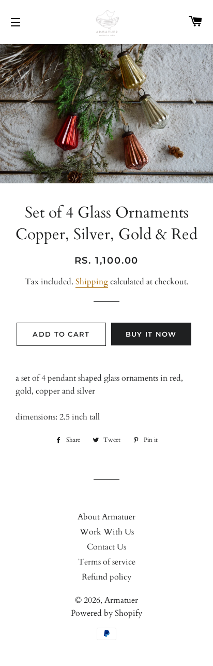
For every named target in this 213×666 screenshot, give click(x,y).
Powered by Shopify (106, 613)
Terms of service (106, 562)
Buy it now (151, 334)
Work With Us (107, 532)
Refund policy (106, 577)
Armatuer (121, 600)
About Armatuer (106, 517)
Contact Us (106, 547)
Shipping (91, 281)
